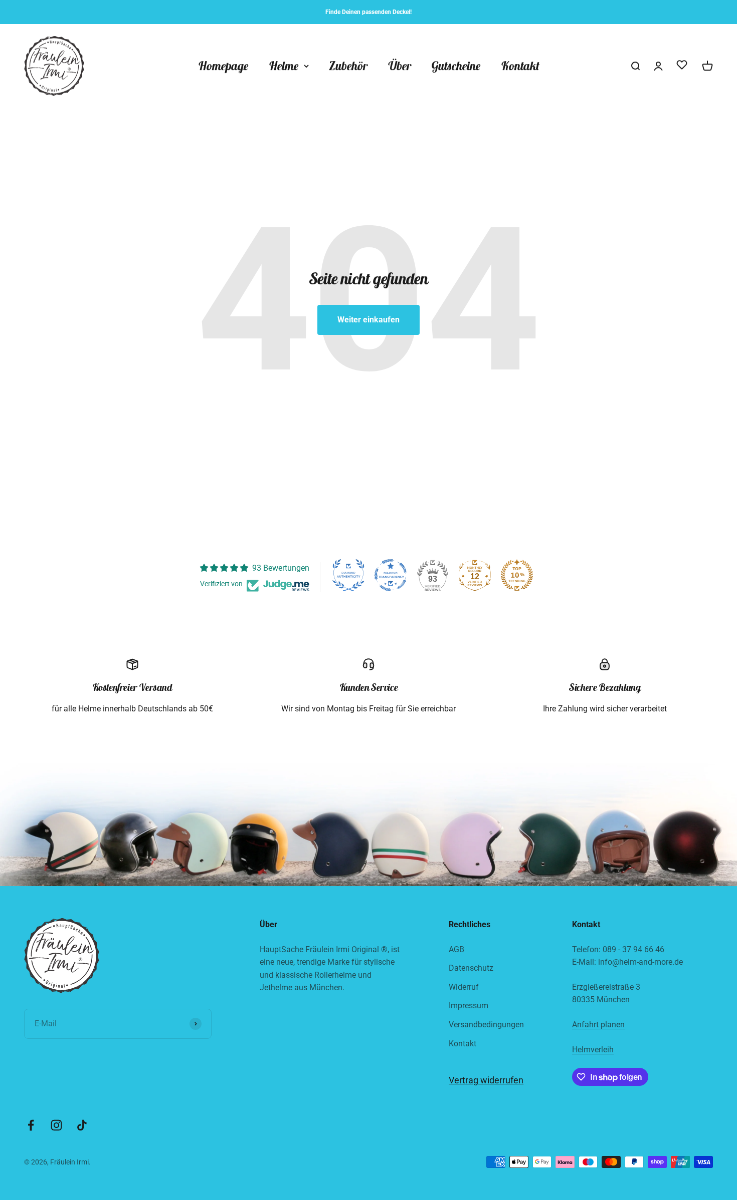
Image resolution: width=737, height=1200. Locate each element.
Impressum (468, 1005)
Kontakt (520, 66)
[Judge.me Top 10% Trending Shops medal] (517, 575)
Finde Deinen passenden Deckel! (368, 12)
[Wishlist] (682, 66)
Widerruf (464, 987)
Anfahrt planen (598, 1024)
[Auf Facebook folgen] (31, 1125)
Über (399, 66)
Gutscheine (456, 66)
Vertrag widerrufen (486, 1080)
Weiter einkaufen (368, 319)
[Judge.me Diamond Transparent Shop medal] (391, 575)
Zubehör (348, 66)
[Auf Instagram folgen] (56, 1125)
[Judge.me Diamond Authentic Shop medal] (348, 575)
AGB (456, 949)
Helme (284, 66)
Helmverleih (593, 1049)
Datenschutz (471, 968)
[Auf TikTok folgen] (82, 1125)
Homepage (223, 66)
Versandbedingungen (486, 1024)
